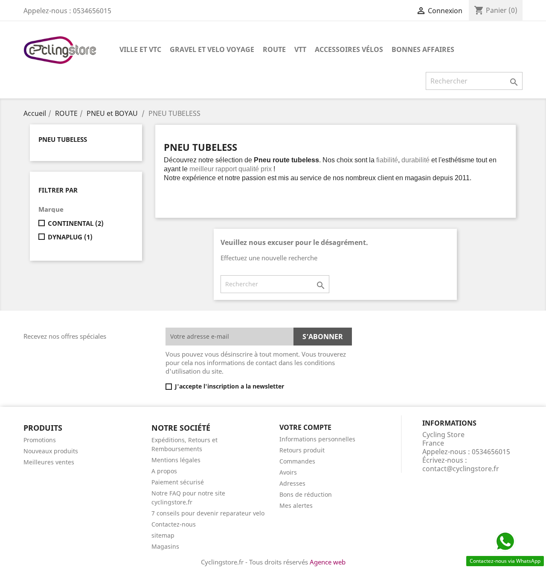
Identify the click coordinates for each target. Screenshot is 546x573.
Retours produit (302, 450)
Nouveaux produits (50, 451)
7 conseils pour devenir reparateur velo (207, 513)
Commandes (297, 461)
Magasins (165, 546)
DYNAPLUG (70, 237)
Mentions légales (175, 460)
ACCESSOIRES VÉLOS (349, 49)
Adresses (292, 483)
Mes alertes (296, 505)
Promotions (39, 440)
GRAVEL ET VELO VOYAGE (212, 49)
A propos (164, 471)
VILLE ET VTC (140, 49)
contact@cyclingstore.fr (460, 468)
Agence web (328, 562)
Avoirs (288, 472)
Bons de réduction (305, 494)
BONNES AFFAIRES (423, 49)
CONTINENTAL (76, 223)
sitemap (162, 535)
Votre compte (305, 427)
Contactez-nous (173, 524)
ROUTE (274, 49)
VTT (300, 49)
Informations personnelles (317, 439)
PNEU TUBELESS (62, 139)
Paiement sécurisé (177, 482)
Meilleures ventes (48, 462)
